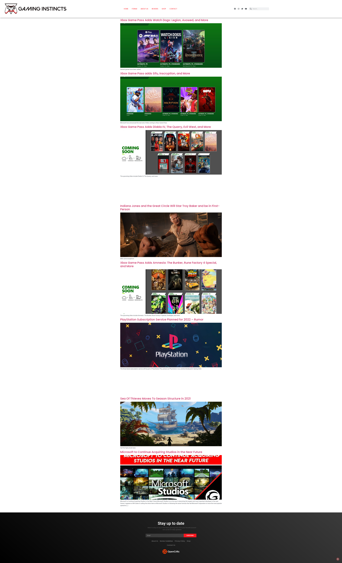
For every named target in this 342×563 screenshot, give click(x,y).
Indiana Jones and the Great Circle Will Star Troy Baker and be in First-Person (170, 207)
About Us (144, 9)
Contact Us (171, 545)
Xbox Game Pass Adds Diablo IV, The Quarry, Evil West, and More (165, 127)
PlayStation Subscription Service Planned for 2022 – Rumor (161, 319)
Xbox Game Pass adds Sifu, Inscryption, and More (155, 73)
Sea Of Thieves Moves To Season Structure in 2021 (155, 399)
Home (126, 9)
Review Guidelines (166, 541)
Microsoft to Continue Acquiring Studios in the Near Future (161, 452)
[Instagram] (238, 8)
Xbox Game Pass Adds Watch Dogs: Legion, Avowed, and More (164, 20)
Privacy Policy (180, 541)
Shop (164, 9)
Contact (173, 9)
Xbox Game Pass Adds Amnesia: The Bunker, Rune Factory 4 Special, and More (168, 264)
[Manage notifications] (337, 559)
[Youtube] (246, 8)
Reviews (155, 9)
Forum (134, 9)
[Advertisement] (171, 191)
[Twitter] (242, 8)
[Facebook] (235, 8)
